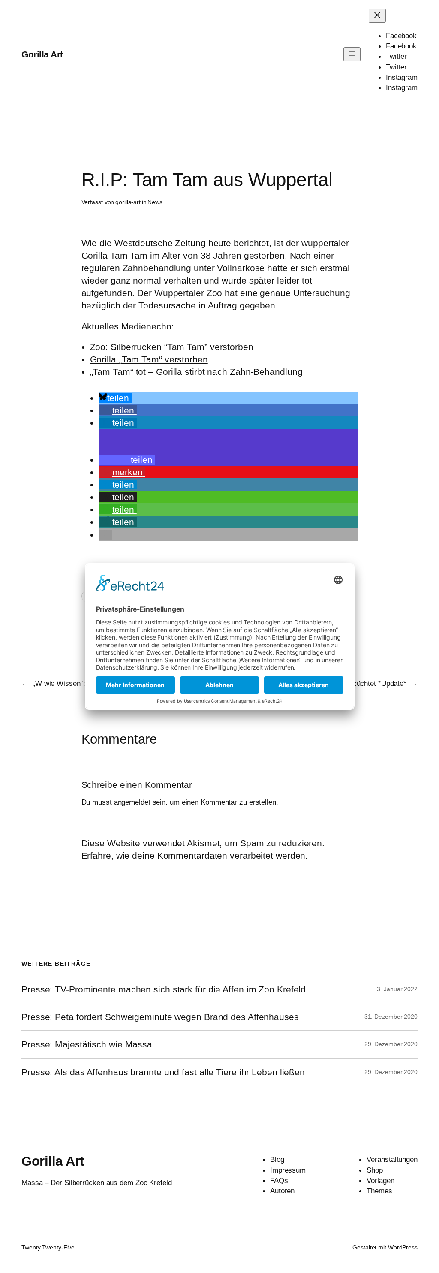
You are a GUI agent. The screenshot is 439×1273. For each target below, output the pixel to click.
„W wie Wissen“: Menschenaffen (84, 683)
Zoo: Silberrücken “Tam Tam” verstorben (171, 347)
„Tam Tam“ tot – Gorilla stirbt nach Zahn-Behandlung (196, 372)
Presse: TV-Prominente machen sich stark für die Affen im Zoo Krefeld (163, 989)
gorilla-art (128, 202)
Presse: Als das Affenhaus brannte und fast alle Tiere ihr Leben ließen (163, 1072)
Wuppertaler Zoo (188, 293)
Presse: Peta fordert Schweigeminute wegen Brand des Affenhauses (160, 1017)
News (154, 202)
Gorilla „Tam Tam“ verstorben (149, 359)
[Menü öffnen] (352, 54)
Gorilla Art (42, 54)
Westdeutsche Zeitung (160, 243)
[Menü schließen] (377, 16)
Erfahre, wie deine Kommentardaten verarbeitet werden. (194, 855)
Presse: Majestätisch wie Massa (86, 1044)
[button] (115, 398)
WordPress (403, 1247)
